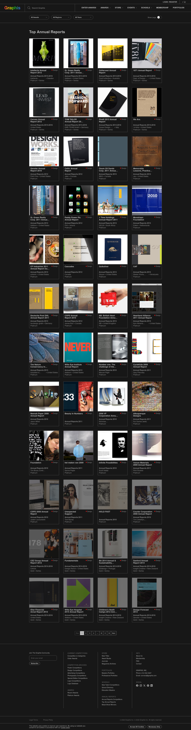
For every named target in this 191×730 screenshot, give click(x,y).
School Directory (107, 687)
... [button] (97, 633)
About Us (139, 656)
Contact (138, 664)
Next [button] (113, 633)
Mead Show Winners (109, 704)
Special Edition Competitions (77, 678)
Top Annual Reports (109, 702)
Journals (105, 661)
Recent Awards (73, 693)
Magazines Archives (109, 664)
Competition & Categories (76, 656)
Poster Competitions (75, 668)
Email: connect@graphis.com (146, 675)
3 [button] (89, 633)
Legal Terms (33, 720)
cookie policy (65, 727)
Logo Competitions (74, 681)
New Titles (105, 656)
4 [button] (93, 633)
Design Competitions (75, 670)
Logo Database (73, 683)
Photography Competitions (77, 675)
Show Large (152, 17)
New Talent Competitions (110, 685)
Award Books (106, 658)
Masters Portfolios (108, 673)
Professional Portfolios (109, 675)
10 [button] (101, 633)
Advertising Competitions (76, 673)
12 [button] (109, 633)
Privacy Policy (48, 720)
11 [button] (105, 633)
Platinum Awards (73, 695)
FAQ (137, 661)
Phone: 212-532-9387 (143, 673)
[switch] (159, 17)
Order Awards (72, 658)
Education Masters (108, 690)
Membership (140, 658)
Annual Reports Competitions (112, 699)
